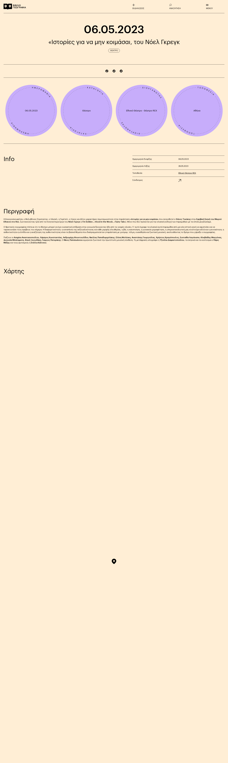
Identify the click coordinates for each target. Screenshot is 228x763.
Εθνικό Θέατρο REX (187, 173)
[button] (114, 561)
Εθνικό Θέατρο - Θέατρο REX (141, 111)
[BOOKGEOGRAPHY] (15, 7)
